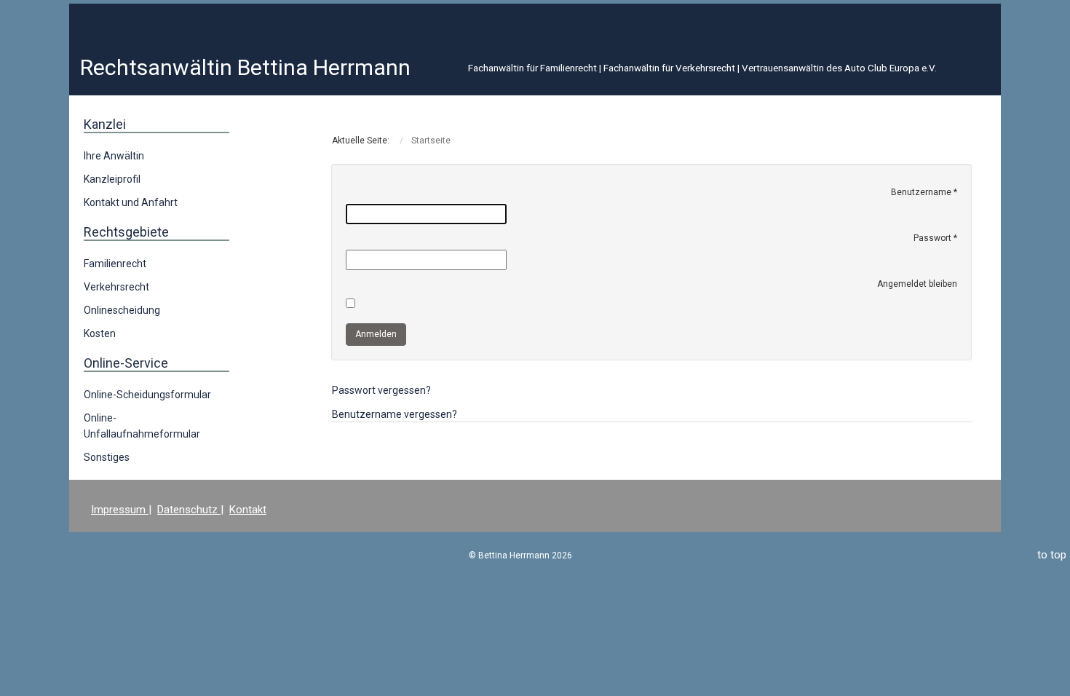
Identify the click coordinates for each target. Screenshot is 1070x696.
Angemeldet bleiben (917, 284)
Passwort (935, 238)
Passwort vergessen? (381, 390)
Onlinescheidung (122, 310)
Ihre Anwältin (114, 156)
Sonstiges (107, 457)
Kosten (100, 333)
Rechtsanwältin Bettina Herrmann (245, 67)
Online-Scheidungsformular (147, 394)
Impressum (119, 509)
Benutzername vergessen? (394, 414)
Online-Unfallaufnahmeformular (142, 426)
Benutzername (924, 192)
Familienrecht (115, 263)
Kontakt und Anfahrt (131, 202)
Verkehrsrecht (116, 287)
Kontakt (247, 509)
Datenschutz (189, 509)
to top (1051, 554)
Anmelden (376, 334)
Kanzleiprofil (112, 179)
